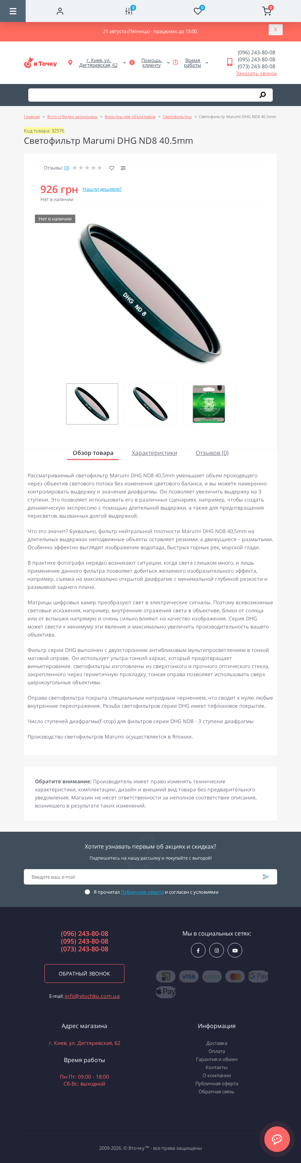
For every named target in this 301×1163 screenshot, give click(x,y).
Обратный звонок (84, 973)
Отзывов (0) (212, 453)
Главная (32, 116)
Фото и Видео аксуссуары (72, 116)
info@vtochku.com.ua (92, 995)
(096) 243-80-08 (256, 52)
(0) (66, 167)
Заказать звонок (256, 73)
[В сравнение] (123, 168)
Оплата (216, 1051)
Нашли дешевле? (102, 189)
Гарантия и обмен (216, 1059)
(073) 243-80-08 (256, 66)
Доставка (216, 1043)
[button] (98, 63)
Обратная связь (217, 1091)
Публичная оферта (142, 892)
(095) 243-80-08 (256, 59)
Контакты (217, 1067)
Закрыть (276, 29)
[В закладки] (111, 168)
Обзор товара (93, 453)
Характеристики (154, 453)
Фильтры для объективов (130, 116)
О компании (217, 1075)
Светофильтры (177, 116)
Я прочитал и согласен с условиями (156, 892)
